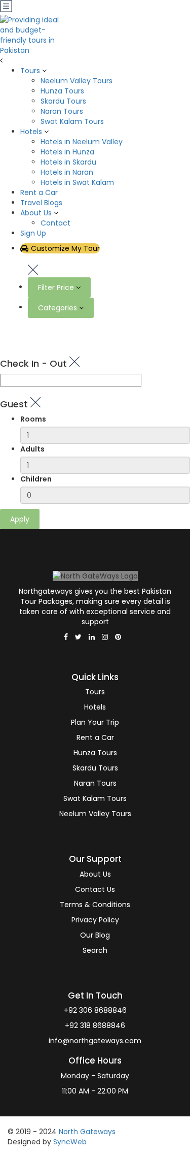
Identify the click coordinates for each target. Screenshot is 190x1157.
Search (95, 950)
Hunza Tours (62, 91)
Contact (55, 223)
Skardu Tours (63, 101)
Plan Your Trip (95, 722)
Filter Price (57, 287)
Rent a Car (39, 192)
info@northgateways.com (95, 1041)
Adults (32, 449)
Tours (30, 71)
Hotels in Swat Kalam (77, 182)
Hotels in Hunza (67, 152)
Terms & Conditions (95, 904)
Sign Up (33, 233)
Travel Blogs (41, 203)
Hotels (31, 131)
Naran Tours (62, 111)
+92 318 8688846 (95, 1025)
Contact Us (95, 889)
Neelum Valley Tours (76, 81)
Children (36, 479)
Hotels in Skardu (68, 162)
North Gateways (87, 1132)
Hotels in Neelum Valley (82, 142)
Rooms (33, 419)
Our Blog (95, 935)
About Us (36, 213)
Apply (19, 519)
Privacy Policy (95, 920)
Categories (58, 308)
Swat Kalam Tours (72, 121)
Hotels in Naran (67, 172)
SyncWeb (70, 1142)
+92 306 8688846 (95, 1010)
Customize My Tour (65, 248)
